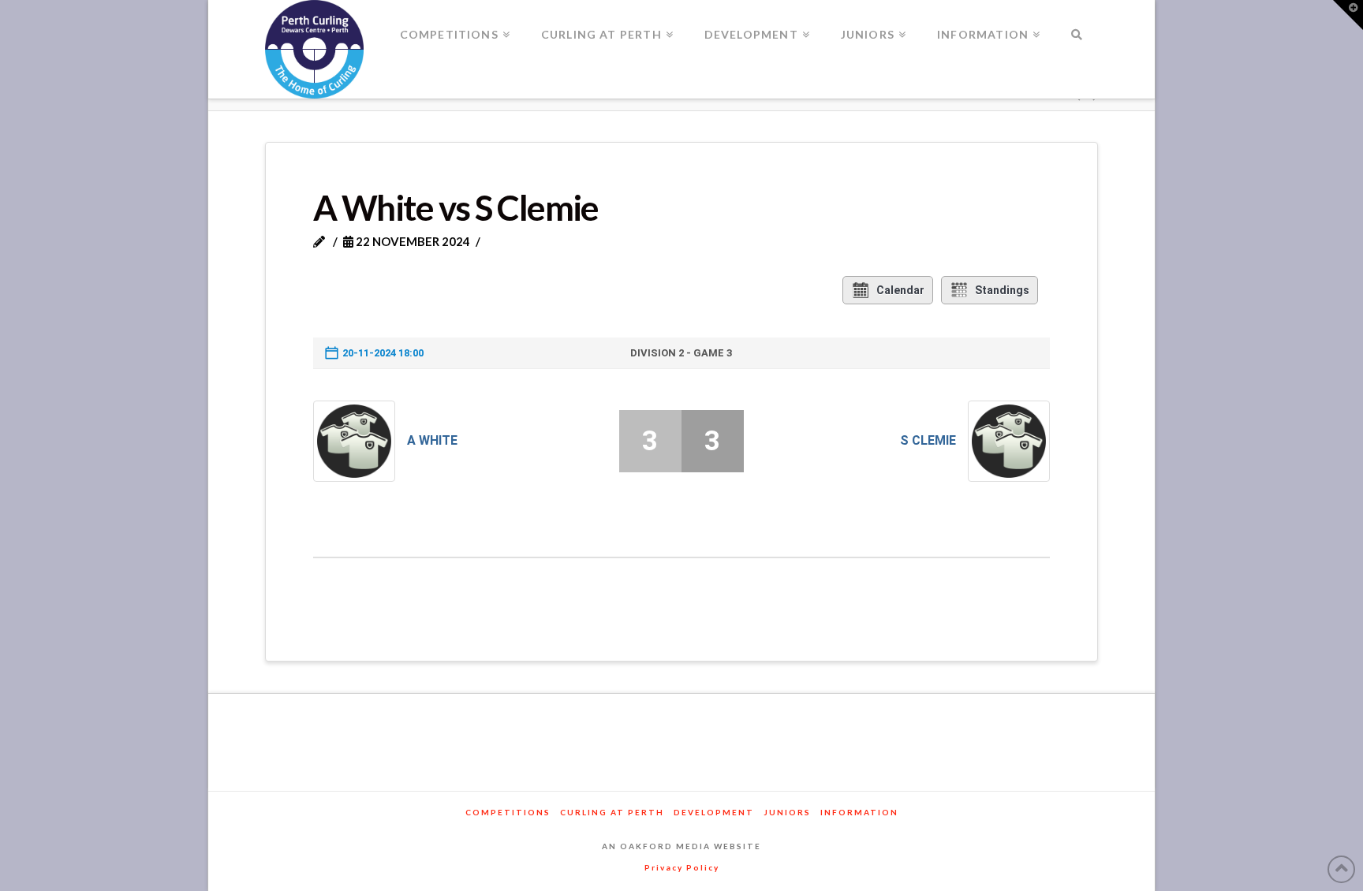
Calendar (900, 290)
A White (432, 440)
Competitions (508, 812)
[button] (1348, 15)
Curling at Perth (612, 812)
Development (714, 812)
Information (859, 812)
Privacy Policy (681, 867)
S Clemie (928, 440)
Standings (1002, 290)
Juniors (787, 812)
